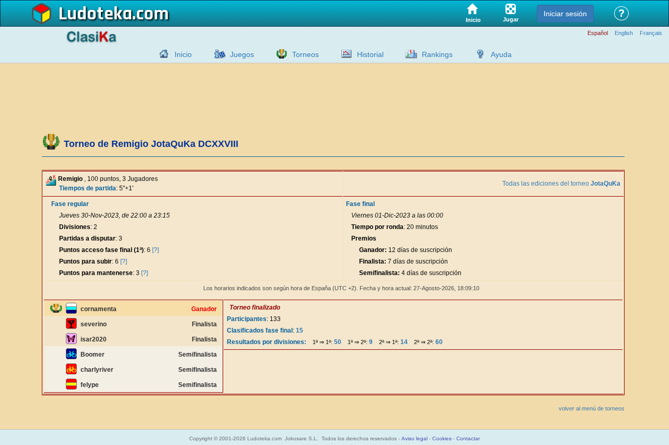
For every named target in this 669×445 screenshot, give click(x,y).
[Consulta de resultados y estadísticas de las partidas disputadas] (344, 54)
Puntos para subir (85, 261)
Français (651, 33)
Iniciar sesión (565, 13)
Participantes (247, 319)
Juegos (242, 54)
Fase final (360, 204)
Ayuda (501, 54)
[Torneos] (279, 54)
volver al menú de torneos (592, 408)
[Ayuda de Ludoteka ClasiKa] (478, 54)
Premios (363, 238)
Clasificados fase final (260, 330)
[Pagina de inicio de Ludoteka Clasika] (161, 54)
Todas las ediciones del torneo (561, 183)
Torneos (305, 54)
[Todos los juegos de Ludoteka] (217, 54)
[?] (155, 250)
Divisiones (74, 227)
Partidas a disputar (87, 238)
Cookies (442, 438)
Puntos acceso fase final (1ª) (101, 250)
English (624, 33)
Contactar (468, 438)
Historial (370, 54)
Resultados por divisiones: (266, 342)
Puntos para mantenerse (96, 273)
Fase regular (70, 204)
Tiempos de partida (87, 188)
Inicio (183, 54)
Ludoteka (95, 14)
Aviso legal (414, 438)
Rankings (437, 54)
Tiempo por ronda (377, 227)
